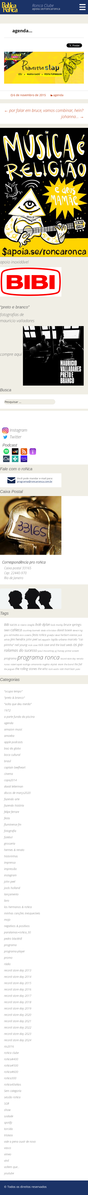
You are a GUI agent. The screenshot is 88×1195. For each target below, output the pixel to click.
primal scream (72, 650)
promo (8, 958)
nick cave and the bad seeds (55, 645)
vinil (6, 1160)
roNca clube (11, 1053)
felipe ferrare (11, 812)
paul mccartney (46, 650)
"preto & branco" (14, 698)
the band (69, 664)
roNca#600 (11, 1072)
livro (6, 900)
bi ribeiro (22, 624)
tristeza (8, 1135)
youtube (9, 1173)
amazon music (13, 729)
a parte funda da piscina (19, 717)
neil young (21, 645)
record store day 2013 (17, 970)
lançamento (11, 894)
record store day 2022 (17, 1027)
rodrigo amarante (32, 664)
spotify (8, 1122)
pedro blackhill (13, 939)
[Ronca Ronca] (9, 7)
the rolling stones (26, 669)
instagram (10, 875)
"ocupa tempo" (13, 691)
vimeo (7, 1154)
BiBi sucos (10, 624)
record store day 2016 (17, 989)
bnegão (31, 624)
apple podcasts (13, 742)
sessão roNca (12, 1097)
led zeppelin (44, 639)
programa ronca (38, 657)
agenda (58, 95)
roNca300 (10, 1078)
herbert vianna (69, 635)
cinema (8, 774)
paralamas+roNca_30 (17, 932)
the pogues (9, 669)
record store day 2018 (17, 1002)
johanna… (72, 116)
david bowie (64, 630)
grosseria (9, 843)
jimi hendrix (17, 639)
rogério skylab (49, 664)
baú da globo (12, 748)
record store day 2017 (17, 996)
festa (7, 818)
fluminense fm (12, 824)
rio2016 (9, 1046)
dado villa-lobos (48, 630)
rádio (7, 964)
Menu (82, 7)
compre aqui (11, 354)
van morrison (67, 669)
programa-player (14, 951)
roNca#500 (11, 1065)
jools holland (12, 888)
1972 (7, 710)
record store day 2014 (17, 977)
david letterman (13, 786)
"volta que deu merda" (18, 704)
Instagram (18, 430)
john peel (31, 639)
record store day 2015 (17, 983)
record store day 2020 (17, 1015)
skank (60, 664)
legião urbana (59, 639)
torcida (8, 1129)
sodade (8, 1116)
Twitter (15, 437)
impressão (10, 869)
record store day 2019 (17, 1008)
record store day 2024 (17, 1040)
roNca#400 (11, 1059)
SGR (6, 1103)
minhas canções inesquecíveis (22, 913)
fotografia (10, 831)
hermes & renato (14, 850)
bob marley (57, 625)
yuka (78, 669)
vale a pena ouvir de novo (20, 1141)
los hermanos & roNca (18, 907)
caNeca (16, 629)
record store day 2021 (17, 1021)
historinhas (11, 856)
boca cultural (12, 755)
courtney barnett (31, 630)
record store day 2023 (17, 1034)
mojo (7, 920)
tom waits (54, 669)
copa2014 (10, 780)
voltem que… (11, 1167)
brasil (7, 761)
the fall (78, 664)
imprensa (10, 862)
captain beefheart (14, 767)
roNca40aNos (12, 1084)
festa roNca (39, 635)
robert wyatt (16, 664)
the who (43, 669)
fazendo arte (11, 799)
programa (10, 658)
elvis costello (26, 635)
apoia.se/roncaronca (46, 9)
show (7, 1110)
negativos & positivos (17, 926)
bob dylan (42, 624)
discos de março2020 (17, 793)
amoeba (9, 736)
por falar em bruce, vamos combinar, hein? (43, 110)
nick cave (32, 645)
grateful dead (53, 635)
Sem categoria (12, 1091)
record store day (68, 658)
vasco (7, 1148)
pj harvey (59, 651)
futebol (8, 837)
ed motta (14, 635)
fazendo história (14, 805)
